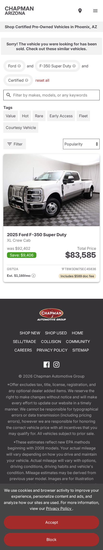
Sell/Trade (24, 341)
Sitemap (80, 350)
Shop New (30, 333)
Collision (51, 341)
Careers (23, 350)
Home (77, 333)
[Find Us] (80, 10)
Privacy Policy (52, 350)
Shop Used (56, 333)
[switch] (95, 10)
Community (78, 341)
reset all (42, 80)
